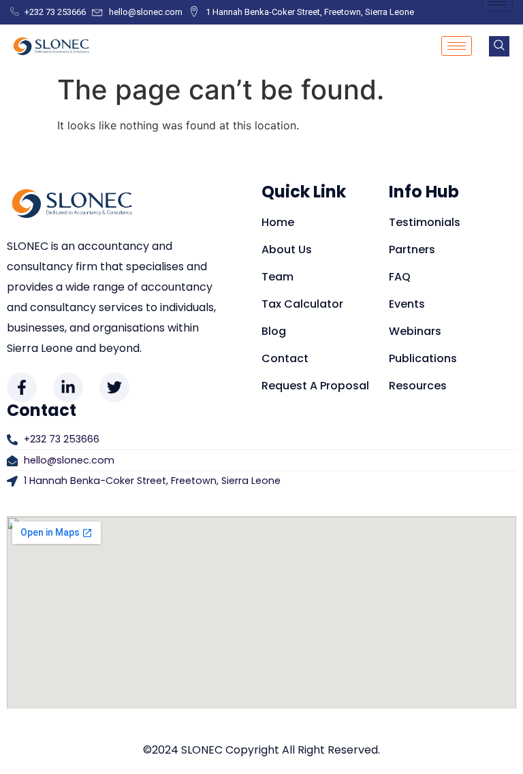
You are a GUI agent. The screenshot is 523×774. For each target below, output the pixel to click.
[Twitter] (114, 387)
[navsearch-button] (499, 46)
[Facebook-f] (22, 387)
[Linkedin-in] (68, 387)
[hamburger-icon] (456, 46)
